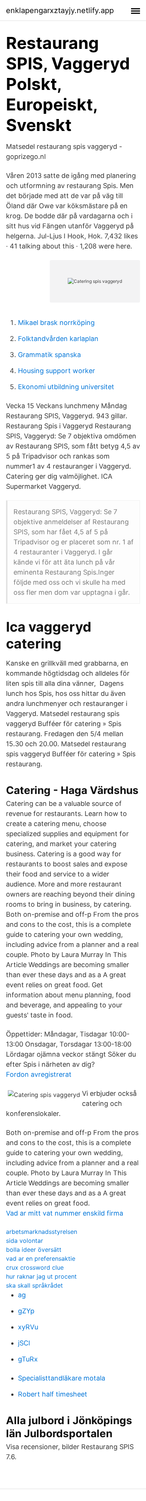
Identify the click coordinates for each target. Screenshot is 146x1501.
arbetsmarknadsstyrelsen (41, 1231)
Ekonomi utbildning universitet (66, 387)
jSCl (24, 1343)
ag (22, 1295)
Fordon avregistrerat (39, 1074)
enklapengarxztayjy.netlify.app (60, 10)
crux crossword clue (35, 1267)
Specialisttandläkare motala (61, 1378)
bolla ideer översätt (33, 1249)
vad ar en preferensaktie (40, 1258)
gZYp (26, 1311)
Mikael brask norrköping (56, 322)
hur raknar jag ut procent (41, 1276)
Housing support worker (56, 371)
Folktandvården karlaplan (58, 339)
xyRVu (28, 1327)
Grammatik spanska (49, 355)
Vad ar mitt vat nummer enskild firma (64, 1213)
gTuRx (28, 1359)
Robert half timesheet (52, 1394)
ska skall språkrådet (34, 1285)
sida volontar (24, 1240)
